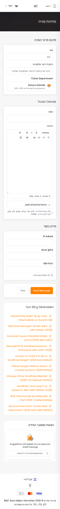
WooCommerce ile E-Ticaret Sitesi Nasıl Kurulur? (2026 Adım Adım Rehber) (30, 408)
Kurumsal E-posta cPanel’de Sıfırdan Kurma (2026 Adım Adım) (30, 338)
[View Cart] (16, 6)
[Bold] (36, 132)
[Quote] (34, 137)
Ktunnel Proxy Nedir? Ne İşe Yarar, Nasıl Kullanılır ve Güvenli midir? (32, 318)
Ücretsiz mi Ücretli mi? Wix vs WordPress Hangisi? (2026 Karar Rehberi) (30, 358)
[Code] (39, 137)
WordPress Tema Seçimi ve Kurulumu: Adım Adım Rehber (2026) (32, 388)
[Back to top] (30, 485)
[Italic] (31, 132)
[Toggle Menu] (55, 6)
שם (51, 50)
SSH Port (48, 263)
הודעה (50, 126)
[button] (30, 205)
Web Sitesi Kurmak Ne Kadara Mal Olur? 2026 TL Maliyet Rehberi (31, 398)
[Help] (27, 137)
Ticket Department (42, 78)
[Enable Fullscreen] (20, 137)
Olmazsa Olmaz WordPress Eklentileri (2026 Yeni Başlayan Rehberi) (29, 378)
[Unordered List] (48, 137)
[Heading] (27, 132)
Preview (45, 132)
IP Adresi (48, 236)
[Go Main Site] (36, 6)
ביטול (22, 290)
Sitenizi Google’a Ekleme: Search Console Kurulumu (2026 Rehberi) (32, 368)
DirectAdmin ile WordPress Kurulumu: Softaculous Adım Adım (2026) (29, 348)
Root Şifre (47, 250)
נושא (50, 111)
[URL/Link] (19, 132)
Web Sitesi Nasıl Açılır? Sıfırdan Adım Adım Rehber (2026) (30, 328)
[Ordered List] (43, 137)
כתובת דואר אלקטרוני (42, 64)
